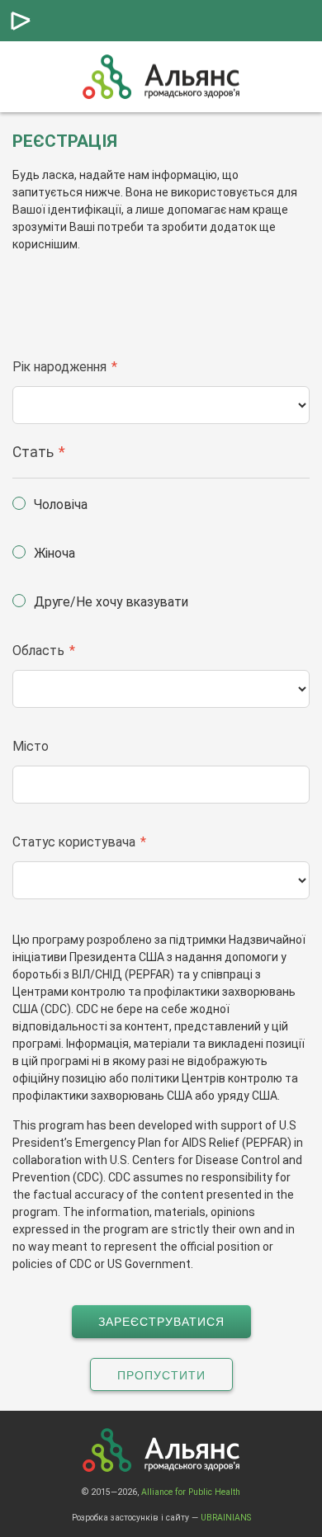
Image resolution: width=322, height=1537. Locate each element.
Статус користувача (73, 842)
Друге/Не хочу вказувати (111, 602)
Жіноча (54, 553)
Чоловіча (61, 504)
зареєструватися (161, 1321)
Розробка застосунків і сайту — (161, 1517)
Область (38, 650)
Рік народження (59, 367)
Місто (30, 746)
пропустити (161, 1375)
